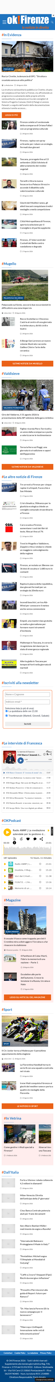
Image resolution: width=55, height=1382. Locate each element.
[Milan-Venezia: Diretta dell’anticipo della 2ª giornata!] (9, 1198)
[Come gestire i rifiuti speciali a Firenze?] (19, 1133)
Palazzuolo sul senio (13, 298)
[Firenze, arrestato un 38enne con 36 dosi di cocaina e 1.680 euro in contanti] (9, 568)
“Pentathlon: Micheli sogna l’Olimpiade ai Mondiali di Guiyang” (33, 1259)
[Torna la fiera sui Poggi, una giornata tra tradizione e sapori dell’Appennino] (9, 450)
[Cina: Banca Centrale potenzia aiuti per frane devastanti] (9, 1213)
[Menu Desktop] (4, 22)
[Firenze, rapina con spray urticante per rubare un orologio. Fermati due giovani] (9, 143)
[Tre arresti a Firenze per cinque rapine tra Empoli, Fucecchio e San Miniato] (9, 487)
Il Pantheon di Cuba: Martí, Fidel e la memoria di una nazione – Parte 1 (34, 959)
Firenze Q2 (8, 69)
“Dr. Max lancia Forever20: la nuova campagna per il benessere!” (34, 1311)
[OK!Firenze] (28, 21)
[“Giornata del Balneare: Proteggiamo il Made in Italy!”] (9, 1243)
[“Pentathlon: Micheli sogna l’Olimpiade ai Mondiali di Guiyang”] (9, 1259)
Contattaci (8, 1353)
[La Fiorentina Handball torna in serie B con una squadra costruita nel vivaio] (9, 1067)
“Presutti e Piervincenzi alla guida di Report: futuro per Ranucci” (34, 1293)
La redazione (33, 1353)
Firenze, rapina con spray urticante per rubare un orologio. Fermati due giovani (36, 143)
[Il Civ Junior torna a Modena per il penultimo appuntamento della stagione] (27, 1031)
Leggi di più (11, 115)
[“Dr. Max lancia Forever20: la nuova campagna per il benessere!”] (9, 1311)
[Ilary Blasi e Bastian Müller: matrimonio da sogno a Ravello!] (9, 1228)
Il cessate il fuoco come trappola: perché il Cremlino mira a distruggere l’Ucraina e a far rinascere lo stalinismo (26, 941)
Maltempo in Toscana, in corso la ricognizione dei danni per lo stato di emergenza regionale (36, 646)
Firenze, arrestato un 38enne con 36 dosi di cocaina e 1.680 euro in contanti (36, 568)
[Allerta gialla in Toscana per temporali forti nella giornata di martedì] (9, 664)
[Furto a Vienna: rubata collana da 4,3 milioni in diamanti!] (9, 1182)
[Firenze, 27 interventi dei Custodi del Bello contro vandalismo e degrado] (9, 242)
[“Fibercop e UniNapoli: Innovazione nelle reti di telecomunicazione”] (9, 1329)
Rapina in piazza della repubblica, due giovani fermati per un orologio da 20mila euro (36, 587)
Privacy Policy (45, 1353)
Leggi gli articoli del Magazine (27, 997)
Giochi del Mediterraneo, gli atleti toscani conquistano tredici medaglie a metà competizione (36, 206)
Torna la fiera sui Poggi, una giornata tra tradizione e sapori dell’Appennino (35, 450)
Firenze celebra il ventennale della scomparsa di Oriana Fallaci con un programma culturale (36, 125)
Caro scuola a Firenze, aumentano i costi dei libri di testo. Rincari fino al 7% (34, 528)
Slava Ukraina (12, 932)
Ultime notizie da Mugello (27, 363)
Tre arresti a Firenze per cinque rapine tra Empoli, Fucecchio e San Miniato (36, 487)
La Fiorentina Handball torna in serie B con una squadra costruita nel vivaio (36, 1068)
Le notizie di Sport (27, 1106)
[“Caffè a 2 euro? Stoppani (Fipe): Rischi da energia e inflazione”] (9, 1277)
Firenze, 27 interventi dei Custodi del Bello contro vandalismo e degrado (32, 243)
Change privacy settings (44, 1379)
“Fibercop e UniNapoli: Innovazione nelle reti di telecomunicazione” (32, 1330)
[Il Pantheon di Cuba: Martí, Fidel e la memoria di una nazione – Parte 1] (10, 958)
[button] (52, 22)
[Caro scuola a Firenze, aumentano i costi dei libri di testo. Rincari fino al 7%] (9, 527)
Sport (6, 1044)
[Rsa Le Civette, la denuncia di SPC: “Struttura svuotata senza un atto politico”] (27, 56)
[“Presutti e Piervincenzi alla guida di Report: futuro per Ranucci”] (9, 1292)
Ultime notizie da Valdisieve (27, 467)
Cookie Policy (20, 1353)
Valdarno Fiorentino (14, 408)
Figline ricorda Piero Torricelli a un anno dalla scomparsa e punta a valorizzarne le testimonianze (36, 432)
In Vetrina (12, 1118)
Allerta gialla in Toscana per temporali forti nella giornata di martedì (35, 664)
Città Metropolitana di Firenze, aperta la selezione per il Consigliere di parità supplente (35, 224)
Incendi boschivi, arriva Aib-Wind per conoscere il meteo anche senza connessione (34, 605)
